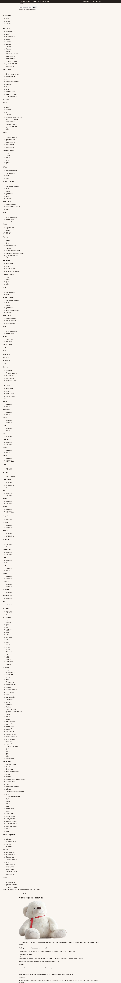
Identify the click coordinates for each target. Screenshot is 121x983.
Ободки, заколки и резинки (13, 206)
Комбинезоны (9, 44)
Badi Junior (6, 409)
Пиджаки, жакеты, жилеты (12, 53)
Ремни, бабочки (10, 393)
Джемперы (8, 41)
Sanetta (8, 21)
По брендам (7, 15)
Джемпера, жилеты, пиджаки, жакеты (15, 265)
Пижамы (8, 55)
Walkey (5, 573)
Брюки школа (9, 263)
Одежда (5, 103)
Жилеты (8, 195)
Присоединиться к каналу (26, 954)
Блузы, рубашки (10, 33)
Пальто (8, 51)
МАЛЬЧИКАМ (7, 70)
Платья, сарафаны (10, 58)
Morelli (5, 498)
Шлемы (7, 164)
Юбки (7, 65)
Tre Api (5, 557)
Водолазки (8, 109)
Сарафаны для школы (11, 61)
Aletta (5, 401)
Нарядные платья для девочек (14, 117)
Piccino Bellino (9, 25)
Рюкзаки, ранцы (10, 270)
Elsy (4, 433)
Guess (7, 18)
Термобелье (9, 232)
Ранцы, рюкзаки (10, 144)
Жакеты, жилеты (10, 43)
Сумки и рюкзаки (10, 93)
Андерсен (6, 608)
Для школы (6, 260)
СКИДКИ (5, 614)
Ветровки (8, 39)
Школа (5, 133)
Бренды (5, 398)
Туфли (7, 178)
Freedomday (7, 439)
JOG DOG (6, 581)
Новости (71, 974)
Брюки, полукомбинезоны (12, 74)
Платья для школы (10, 56)
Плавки (7, 330)
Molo (7, 20)
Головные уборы (8, 151)
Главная (24, 892)
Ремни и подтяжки (10, 91)
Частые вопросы (43, 974)
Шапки (7, 98)
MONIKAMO (8, 23)
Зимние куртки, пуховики (12, 81)
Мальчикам (6, 385)
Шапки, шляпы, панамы (11, 217)
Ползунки (6, 357)
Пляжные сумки (10, 221)
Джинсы (8, 79)
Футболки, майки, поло (12, 96)
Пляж (4, 213)
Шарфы (8, 162)
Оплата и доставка (41, 1)
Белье (5, 224)
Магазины (28, 1)
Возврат (49, 1)
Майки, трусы (9, 88)
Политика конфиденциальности (49, 980)
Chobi (5, 417)
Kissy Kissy (6, 473)
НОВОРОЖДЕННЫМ (8, 344)
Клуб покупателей (64, 974)
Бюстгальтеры (10, 227)
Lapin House (7, 479)
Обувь (5, 167)
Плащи (7, 60)
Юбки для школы (10, 66)
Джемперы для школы (11, 137)
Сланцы (8, 177)
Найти (34, 7)
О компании (22, 1)
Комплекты (8, 46)
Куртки (7, 48)
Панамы (8, 157)
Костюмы (8, 266)
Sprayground (7, 549)
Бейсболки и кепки (11, 154)
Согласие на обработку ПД (65, 980)
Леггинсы (8, 49)
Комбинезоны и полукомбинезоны (15, 253)
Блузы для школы (10, 31)
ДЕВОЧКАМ (6, 28)
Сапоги (8, 175)
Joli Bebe (6, 465)
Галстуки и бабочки (11, 320)
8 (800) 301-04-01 (87, 1)
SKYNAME (6, 540)
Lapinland (21, 956)
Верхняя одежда (8, 182)
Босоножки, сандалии (11, 170)
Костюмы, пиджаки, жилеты (13, 250)
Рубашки (8, 242)
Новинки (5, 12)
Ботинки (8, 172)
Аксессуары (7, 201)
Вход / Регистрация (97, 1)
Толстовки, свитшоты (11, 94)
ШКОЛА (5, 364)
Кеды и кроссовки (10, 173)
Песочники (6, 354)
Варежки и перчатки (11, 38)
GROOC (5, 447)
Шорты (7, 128)
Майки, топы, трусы (11, 229)
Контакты (34, 1)
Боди (4, 348)
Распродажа (52, 968)
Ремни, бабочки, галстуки (12, 271)
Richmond (6, 522)
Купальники (9, 216)
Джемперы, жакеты (11, 78)
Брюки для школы (10, 36)
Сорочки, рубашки (10, 268)
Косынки (8, 155)
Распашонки (7, 361)
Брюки (7, 34)
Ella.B (4, 425)
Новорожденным (40, 968)
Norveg (5, 506)
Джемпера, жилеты (11, 390)
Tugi (4, 565)
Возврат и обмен (34, 974)
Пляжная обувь (10, 219)
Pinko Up (5, 516)
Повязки (8, 159)
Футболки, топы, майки (12, 63)
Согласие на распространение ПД (82, 980)
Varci (4, 602)
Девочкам (6, 367)
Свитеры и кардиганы (11, 123)
